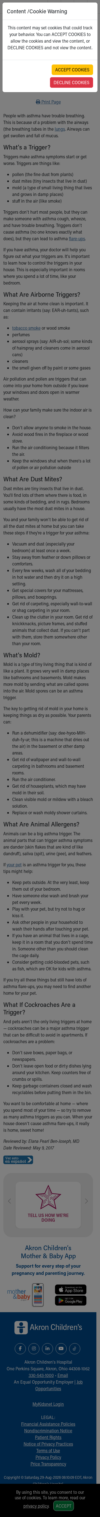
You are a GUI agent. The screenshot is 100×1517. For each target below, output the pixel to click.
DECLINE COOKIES (71, 82)
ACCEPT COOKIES (72, 70)
